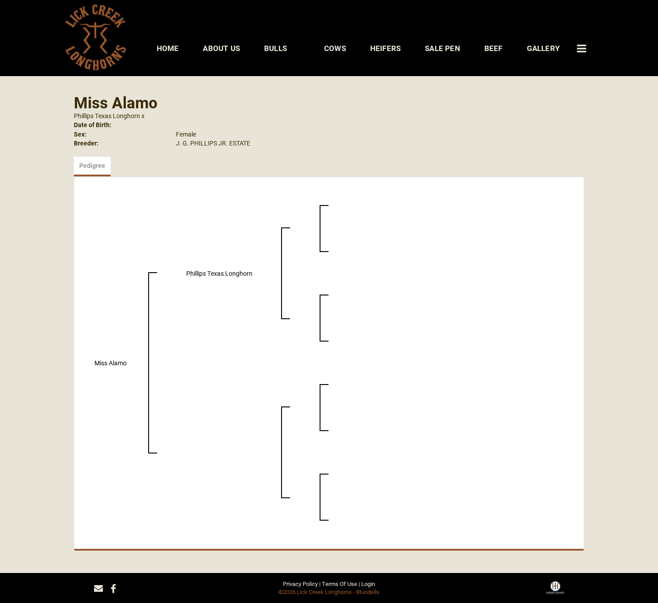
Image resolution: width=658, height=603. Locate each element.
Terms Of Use (339, 584)
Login (368, 584)
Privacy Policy (300, 584)
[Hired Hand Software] (555, 591)
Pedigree (92, 165)
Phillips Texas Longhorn (107, 115)
